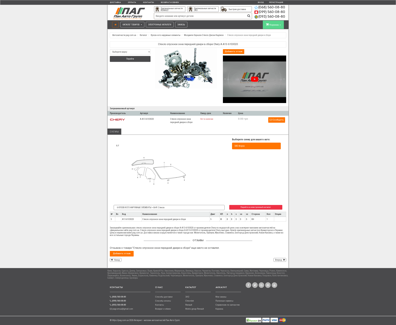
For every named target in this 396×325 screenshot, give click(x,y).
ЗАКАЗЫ (181, 24)
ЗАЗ (187, 297)
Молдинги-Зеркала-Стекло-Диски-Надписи (204, 35)
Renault (188, 305)
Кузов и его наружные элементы (165, 35)
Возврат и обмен (170, 2)
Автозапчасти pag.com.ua (124, 35)
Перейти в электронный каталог (256, 207)
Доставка (115, 2)
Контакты (148, 2)
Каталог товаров (131, 24)
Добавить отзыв (233, 51)
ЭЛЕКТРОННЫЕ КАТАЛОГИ (159, 24)
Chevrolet (189, 301)
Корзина (219, 309)
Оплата (132, 2)
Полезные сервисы (224, 301)
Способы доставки (163, 297)
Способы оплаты (163, 301)
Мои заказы (220, 297)
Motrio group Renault (194, 309)
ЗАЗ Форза (240, 146)
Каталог (143, 35)
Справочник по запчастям (227, 305)
